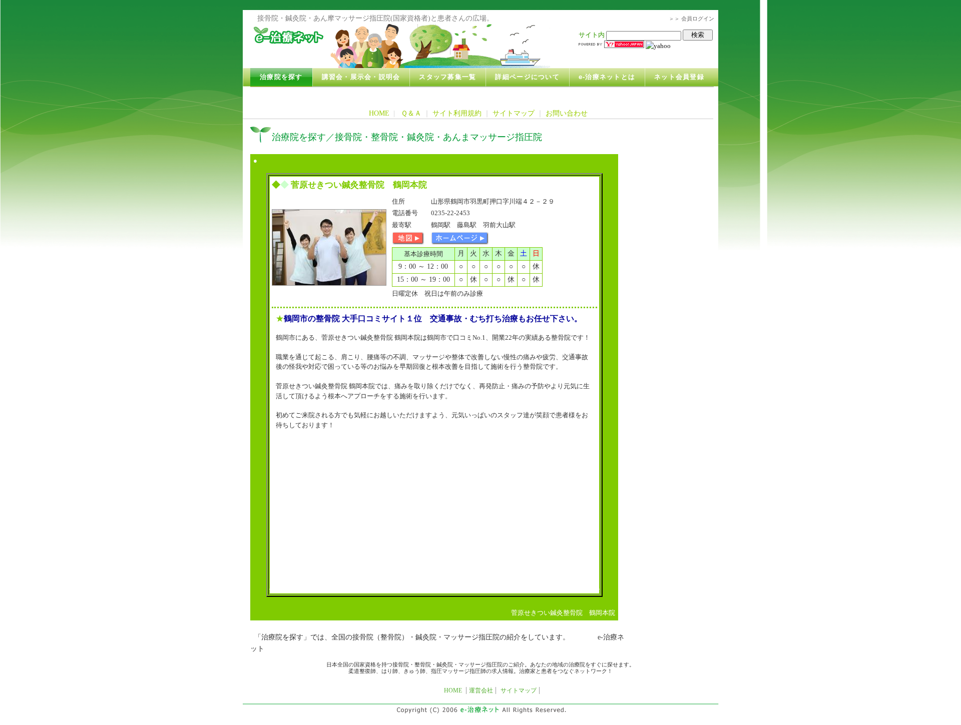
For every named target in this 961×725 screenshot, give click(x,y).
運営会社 (481, 690)
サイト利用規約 (457, 113)
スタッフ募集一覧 (447, 77)
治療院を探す (281, 77)
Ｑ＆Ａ (411, 113)
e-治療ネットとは (607, 77)
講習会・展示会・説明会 (361, 77)
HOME (379, 113)
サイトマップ (514, 113)
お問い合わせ (567, 113)
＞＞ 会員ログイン (691, 19)
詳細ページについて (527, 77)
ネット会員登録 (679, 77)
